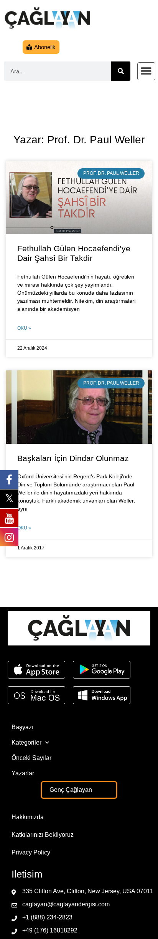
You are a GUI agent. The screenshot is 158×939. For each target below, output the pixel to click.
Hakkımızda (28, 817)
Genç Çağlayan (70, 789)
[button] (146, 71)
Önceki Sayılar (31, 758)
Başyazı (22, 727)
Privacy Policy (31, 852)
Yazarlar (23, 773)
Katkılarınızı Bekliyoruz (43, 834)
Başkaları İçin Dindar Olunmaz (73, 458)
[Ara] (120, 71)
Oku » (24, 328)
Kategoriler (26, 742)
